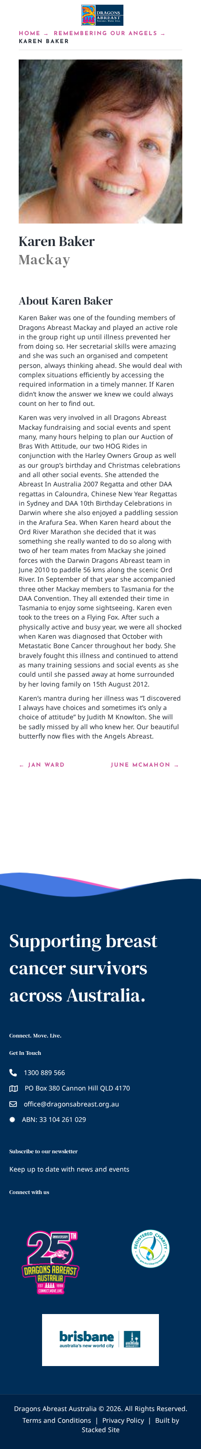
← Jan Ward (42, 765)
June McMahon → (145, 765)
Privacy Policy (123, 1420)
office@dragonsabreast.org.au (71, 1103)
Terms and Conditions (56, 1420)
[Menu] (100, 44)
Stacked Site (101, 1429)
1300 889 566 (44, 1072)
